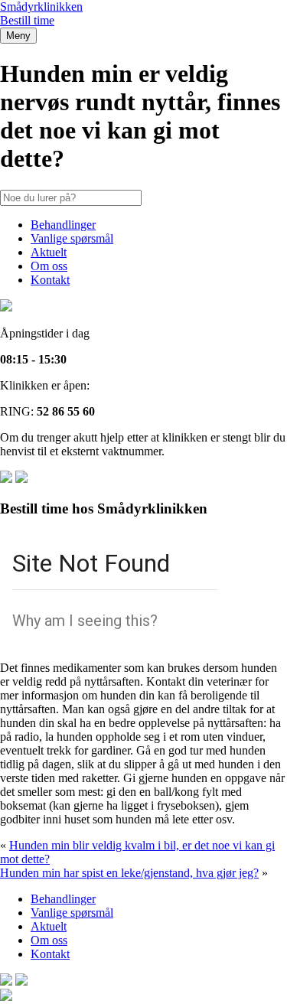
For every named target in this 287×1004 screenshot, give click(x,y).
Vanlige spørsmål (72, 238)
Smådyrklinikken (41, 6)
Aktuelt (49, 252)
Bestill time (27, 20)
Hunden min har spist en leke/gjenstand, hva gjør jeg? (129, 872)
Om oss (49, 265)
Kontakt (50, 279)
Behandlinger (63, 224)
